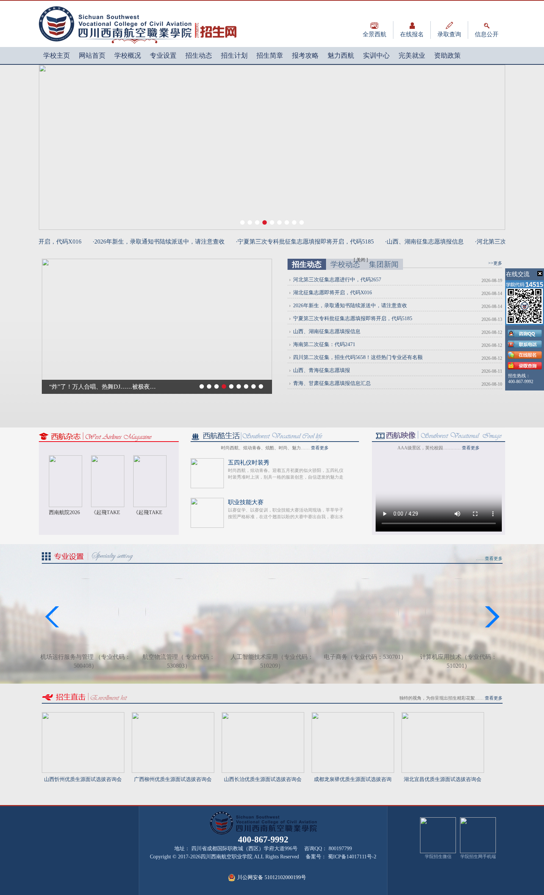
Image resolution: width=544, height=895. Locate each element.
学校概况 (127, 55)
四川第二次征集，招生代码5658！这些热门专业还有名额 (358, 357)
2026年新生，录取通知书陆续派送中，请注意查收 (350, 305)
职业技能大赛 (245, 502)
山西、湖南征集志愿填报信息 (326, 331)
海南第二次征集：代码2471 (324, 344)
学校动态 (345, 264)
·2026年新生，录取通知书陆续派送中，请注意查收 (141, 241)
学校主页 (56, 55)
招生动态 (198, 55)
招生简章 (269, 55)
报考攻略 (305, 55)
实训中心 (376, 55)
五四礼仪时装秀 (248, 462)
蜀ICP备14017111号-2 (352, 856)
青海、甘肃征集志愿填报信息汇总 (332, 383)
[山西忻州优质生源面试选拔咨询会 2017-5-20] (83, 715)
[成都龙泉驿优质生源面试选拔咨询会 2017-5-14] (353, 715)
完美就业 (412, 55)
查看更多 (320, 447)
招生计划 (234, 55)
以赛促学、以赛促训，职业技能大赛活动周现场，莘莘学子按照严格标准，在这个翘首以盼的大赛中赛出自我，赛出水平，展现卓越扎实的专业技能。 (285, 516)
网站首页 (92, 55)
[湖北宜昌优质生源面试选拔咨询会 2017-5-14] (443, 715)
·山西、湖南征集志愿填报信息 (406, 241)
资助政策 (447, 55)
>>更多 (495, 263)
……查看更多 (489, 558)
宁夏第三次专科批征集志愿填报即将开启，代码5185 (352, 318)
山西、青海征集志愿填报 (321, 370)
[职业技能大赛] (207, 501)
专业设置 (163, 55)
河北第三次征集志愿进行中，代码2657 (337, 279)
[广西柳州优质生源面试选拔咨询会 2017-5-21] (173, 715)
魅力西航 (341, 55)
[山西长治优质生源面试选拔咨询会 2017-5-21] (263, 715)
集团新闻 (384, 264)
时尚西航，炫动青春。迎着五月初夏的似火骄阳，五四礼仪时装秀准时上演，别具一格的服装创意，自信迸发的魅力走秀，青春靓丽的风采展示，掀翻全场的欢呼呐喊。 (285, 477)
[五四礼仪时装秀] (207, 461)
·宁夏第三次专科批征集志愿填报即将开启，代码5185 (287, 241)
